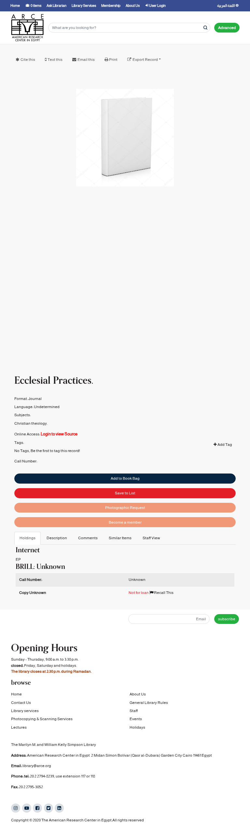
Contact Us (21, 702)
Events (136, 719)
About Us (138, 694)
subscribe (226, 619)
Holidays (137, 727)
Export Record (145, 59)
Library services (25, 710)
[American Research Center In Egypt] (27, 27)
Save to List (125, 493)
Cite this (28, 59)
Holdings (27, 538)
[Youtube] (26, 808)
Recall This (163, 592)
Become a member (125, 522)
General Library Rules (149, 702)
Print (113, 59)
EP (18, 559)
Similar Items (120, 538)
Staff (134, 710)
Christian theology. (31, 423)
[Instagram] (15, 808)
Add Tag (224, 444)
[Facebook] (37, 808)
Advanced (227, 27)
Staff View (151, 538)
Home (16, 694)
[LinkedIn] (59, 808)
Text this (55, 59)
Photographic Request (125, 507)
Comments (88, 538)
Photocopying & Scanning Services (42, 719)
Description (57, 538)
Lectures (19, 727)
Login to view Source (59, 434)
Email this (86, 59)
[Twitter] (48, 808)
